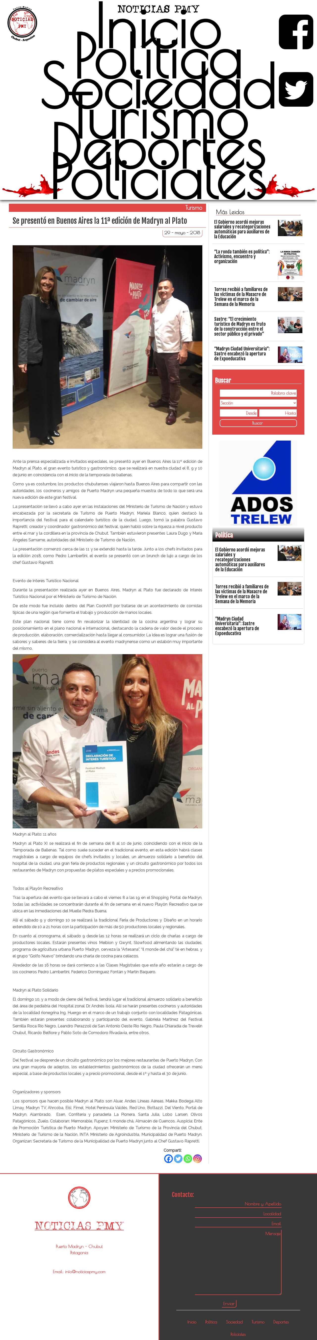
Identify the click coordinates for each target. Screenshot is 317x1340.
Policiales (158, 175)
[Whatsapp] (188, 1158)
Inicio (158, 25)
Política (158, 55)
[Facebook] (168, 1158)
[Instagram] (197, 1158)
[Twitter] (178, 1158)
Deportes (158, 145)
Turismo (158, 115)
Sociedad (158, 85)
